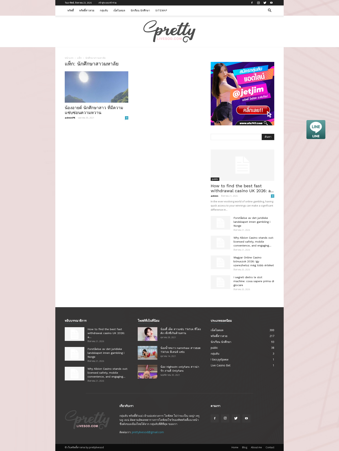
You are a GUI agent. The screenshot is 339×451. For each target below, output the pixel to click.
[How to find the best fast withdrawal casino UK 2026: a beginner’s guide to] (242, 165)
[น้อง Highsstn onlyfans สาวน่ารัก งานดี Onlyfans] (147, 372)
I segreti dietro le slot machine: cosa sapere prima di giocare (253, 281)
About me (256, 447)
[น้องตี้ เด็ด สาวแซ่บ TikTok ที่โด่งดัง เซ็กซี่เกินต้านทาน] (147, 334)
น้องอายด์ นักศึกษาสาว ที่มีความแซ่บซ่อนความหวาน (94, 110)
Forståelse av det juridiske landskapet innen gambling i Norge (251, 221)
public (215, 179)
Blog (244, 447)
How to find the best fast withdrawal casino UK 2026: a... (242, 188)
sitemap (161, 10)
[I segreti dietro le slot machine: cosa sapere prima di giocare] (220, 282)
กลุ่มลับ (104, 10)
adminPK (70, 117)
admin (214, 195)
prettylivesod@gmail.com (148, 432)
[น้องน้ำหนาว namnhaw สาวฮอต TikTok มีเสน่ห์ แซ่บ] (147, 353)
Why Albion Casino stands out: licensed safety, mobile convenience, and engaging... (253, 241)
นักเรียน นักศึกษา (140, 10)
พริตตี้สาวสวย (86, 10)
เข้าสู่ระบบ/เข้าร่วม (107, 2)
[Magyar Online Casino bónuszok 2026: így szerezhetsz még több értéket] (220, 262)
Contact (270, 447)
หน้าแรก (69, 58)
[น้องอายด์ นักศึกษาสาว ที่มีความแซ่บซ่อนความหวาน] (96, 87)
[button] (269, 11)
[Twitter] (265, 2)
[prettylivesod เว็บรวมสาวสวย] (169, 31)
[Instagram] (258, 2)
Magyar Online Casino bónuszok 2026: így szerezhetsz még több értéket (253, 261)
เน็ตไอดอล (119, 10)
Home (234, 447)
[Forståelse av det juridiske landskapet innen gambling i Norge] (220, 223)
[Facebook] (252, 2)
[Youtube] (271, 2)
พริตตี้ (70, 10)
